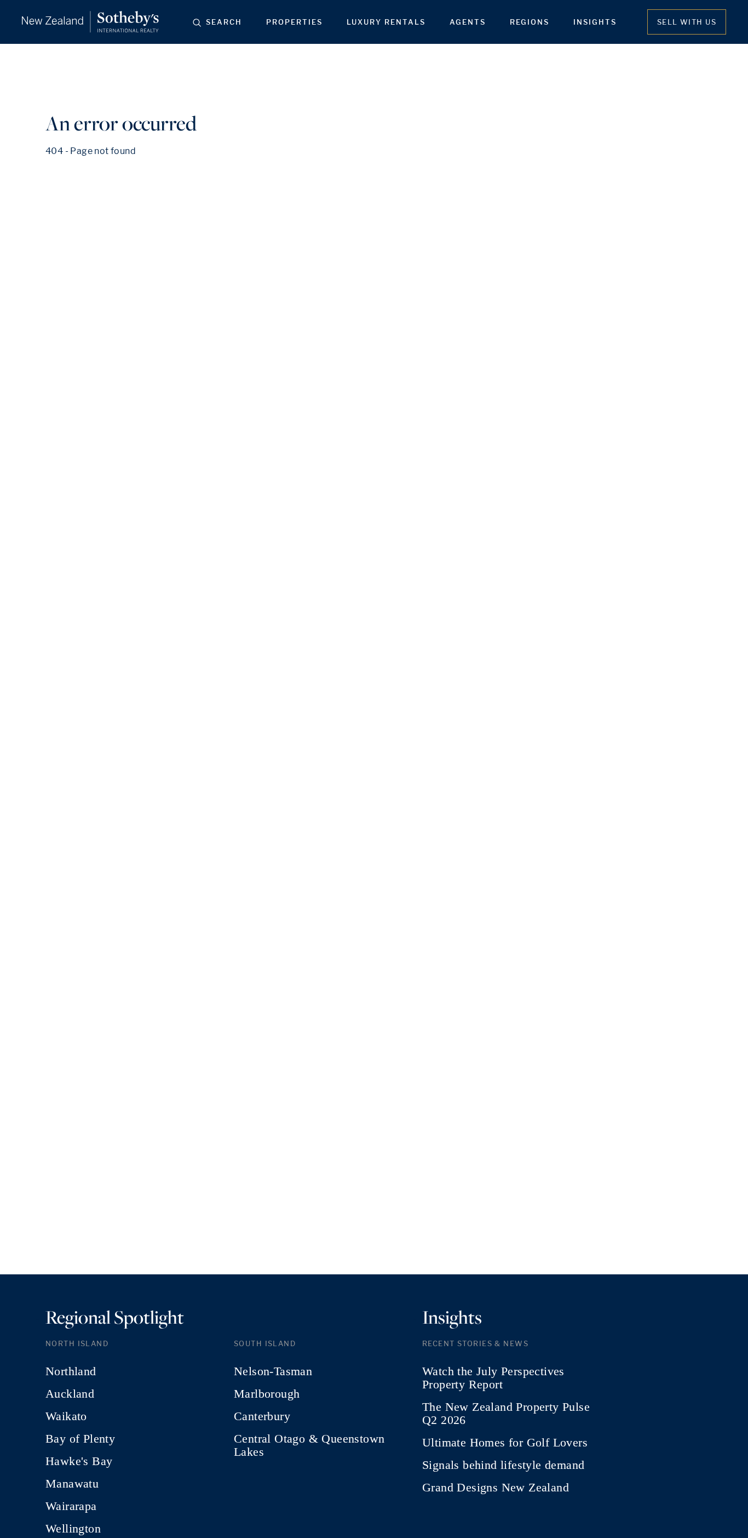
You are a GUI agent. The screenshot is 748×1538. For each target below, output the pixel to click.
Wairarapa (71, 1506)
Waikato (66, 1416)
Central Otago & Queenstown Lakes (309, 1445)
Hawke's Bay (78, 1461)
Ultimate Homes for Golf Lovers (505, 1442)
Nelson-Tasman (273, 1371)
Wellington (73, 1528)
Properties (294, 22)
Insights (595, 22)
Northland (70, 1371)
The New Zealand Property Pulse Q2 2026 (506, 1413)
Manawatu (72, 1483)
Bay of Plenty (80, 1438)
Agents (468, 22)
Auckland (69, 1393)
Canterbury (262, 1416)
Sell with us (686, 22)
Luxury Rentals (386, 22)
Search (224, 22)
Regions (529, 22)
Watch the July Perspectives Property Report (493, 1378)
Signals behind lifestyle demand (503, 1465)
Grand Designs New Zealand (495, 1487)
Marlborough (267, 1393)
